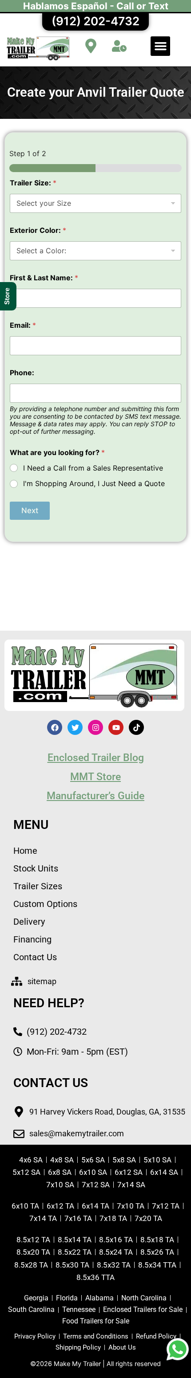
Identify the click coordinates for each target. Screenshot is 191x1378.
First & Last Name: (44, 278)
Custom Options (45, 904)
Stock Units (35, 868)
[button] (160, 46)
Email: (23, 325)
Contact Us (35, 957)
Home (25, 850)
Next (29, 510)
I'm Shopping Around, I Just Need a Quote (94, 483)
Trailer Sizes (37, 886)
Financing (32, 939)
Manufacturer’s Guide (95, 796)
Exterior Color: (38, 230)
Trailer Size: (33, 183)
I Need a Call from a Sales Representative (93, 467)
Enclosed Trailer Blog (96, 758)
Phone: (22, 373)
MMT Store (95, 777)
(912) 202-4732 (95, 21)
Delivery (29, 921)
